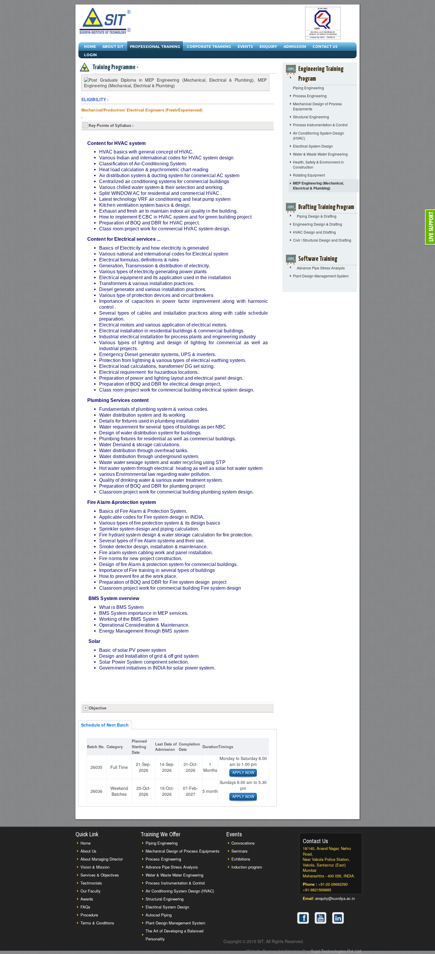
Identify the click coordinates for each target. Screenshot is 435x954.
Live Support (430, 227)
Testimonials (91, 883)
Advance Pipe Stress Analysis (321, 267)
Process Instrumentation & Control (320, 124)
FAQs (85, 907)
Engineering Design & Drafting (317, 224)
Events (245, 46)
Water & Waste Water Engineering (320, 153)
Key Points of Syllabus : (111, 125)
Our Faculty (90, 891)
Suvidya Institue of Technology (105, 21)
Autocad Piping (159, 915)
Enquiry (268, 46)
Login (90, 55)
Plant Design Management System (321, 275)
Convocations (243, 843)
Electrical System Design (313, 145)
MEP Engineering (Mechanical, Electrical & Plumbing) (318, 185)
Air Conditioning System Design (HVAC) (180, 891)
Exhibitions (240, 859)
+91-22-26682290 (333, 884)
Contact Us (325, 46)
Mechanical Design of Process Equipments (183, 851)
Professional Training (155, 46)
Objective (97, 708)
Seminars (239, 851)
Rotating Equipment (309, 174)
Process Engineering (310, 95)
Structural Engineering (311, 116)
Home (90, 46)
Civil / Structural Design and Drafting (322, 239)
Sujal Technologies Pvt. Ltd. (336, 951)
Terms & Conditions (97, 923)
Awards (86, 899)
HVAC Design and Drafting (314, 232)
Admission (294, 46)
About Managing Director (101, 859)
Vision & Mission (94, 867)
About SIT (112, 46)
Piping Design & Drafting (316, 216)
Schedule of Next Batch (105, 725)
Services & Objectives (99, 875)
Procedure (89, 915)
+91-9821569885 (317, 889)
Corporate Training (209, 46)
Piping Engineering (308, 87)
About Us (88, 851)
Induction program (246, 867)
